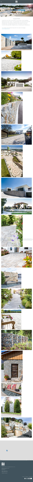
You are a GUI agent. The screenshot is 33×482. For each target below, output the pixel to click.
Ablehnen (9, 242)
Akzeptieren (3, 242)
